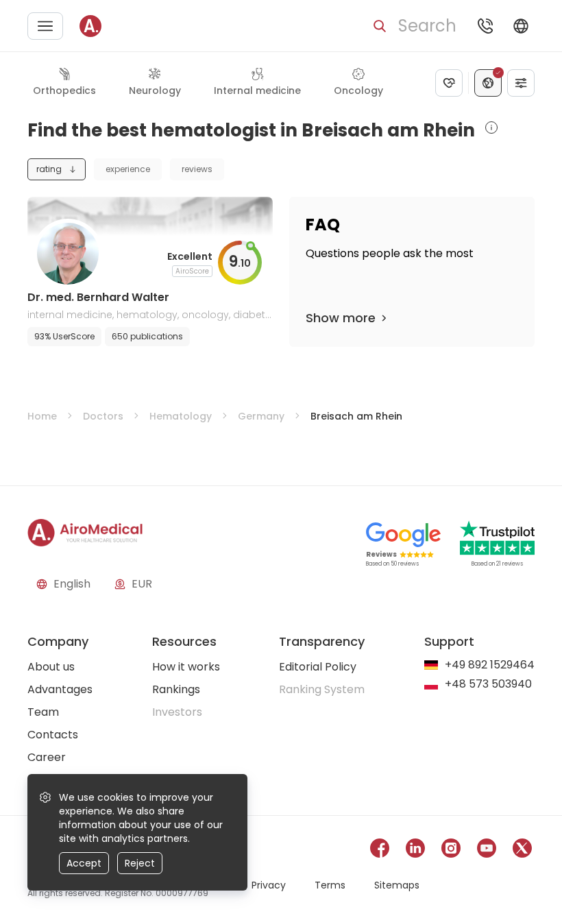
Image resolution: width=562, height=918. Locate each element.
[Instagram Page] (451, 850)
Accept (83, 863)
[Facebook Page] (379, 850)
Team (43, 712)
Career (46, 757)
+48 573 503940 (488, 684)
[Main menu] (45, 26)
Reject (140, 863)
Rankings (176, 689)
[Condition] (449, 83)
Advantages (60, 689)
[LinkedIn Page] (415, 850)
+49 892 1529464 (490, 665)
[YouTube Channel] (486, 850)
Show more (341, 317)
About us (51, 667)
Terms (330, 885)
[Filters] (521, 83)
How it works (186, 667)
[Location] (488, 83)
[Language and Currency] (521, 26)
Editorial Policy (317, 667)
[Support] (485, 26)
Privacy (269, 885)
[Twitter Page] (522, 850)
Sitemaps (396, 885)
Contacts (52, 734)
